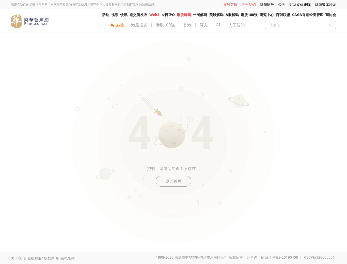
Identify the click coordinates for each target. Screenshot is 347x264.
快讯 (124, 14)
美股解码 (216, 14)
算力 (204, 25)
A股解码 (232, 14)
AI (218, 25)
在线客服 (230, 4)
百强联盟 (283, 14)
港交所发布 (138, 14)
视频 (114, 14)
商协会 (330, 14)
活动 (105, 14)
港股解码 (184, 14)
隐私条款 (67, 258)
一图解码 (200, 14)
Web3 (154, 14)
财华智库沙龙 (325, 4)
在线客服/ (35, 258)
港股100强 (249, 14)
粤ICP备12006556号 (320, 257)
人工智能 (236, 25)
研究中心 (267, 14)
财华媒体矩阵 (300, 4)
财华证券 (267, 4)
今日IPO (168, 14)
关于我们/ (18, 258)
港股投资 (139, 25)
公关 (281, 4)
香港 (187, 25)
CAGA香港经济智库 (307, 14)
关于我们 (249, 4)
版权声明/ (51, 258)
